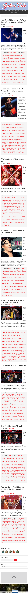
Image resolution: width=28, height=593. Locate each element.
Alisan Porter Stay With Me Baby (20, 395)
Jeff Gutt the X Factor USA (20, 143)
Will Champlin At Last (14, 152)
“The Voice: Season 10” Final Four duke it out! (13, 160)
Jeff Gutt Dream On (12, 143)
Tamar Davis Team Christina (12, 534)
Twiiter (16, 1)
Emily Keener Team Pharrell (18, 464)
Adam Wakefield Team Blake (20, 198)
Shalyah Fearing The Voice (16, 476)
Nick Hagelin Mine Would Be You (16, 471)
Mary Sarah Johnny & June (9, 409)
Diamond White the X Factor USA (8, 131)
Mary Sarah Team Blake (19, 283)
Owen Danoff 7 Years (14, 473)
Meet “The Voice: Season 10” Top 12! (12, 426)
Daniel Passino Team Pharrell (17, 401)
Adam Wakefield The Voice (6, 200)
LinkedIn (19, 1)
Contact (15, 12)
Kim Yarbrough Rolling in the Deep (16, 347)
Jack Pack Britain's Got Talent (9, 137)
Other (12, 12)
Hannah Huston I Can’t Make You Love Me (18, 403)
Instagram (12, 1)
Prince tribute (14, 415)
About (5, 10)
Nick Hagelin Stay (18, 530)
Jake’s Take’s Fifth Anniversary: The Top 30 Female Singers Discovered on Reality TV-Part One (13, 22)
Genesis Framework (21, 587)
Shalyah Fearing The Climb (9, 416)
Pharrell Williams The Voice (9, 219)
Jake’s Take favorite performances (10, 139)
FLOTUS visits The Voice (9, 342)
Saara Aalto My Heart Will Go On (16, 73)
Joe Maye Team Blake (12, 524)
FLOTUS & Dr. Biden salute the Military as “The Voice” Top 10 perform (13, 301)
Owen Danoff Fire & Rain (11, 412)
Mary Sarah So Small (10, 470)
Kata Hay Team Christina (19, 525)
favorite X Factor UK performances (18, 134)
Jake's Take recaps (9, 467)
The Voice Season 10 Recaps (7, 419)
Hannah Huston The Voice (20, 212)
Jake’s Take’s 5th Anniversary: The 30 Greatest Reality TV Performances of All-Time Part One (13, 91)
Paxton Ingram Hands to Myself (10, 474)
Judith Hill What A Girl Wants (18, 61)
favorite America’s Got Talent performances (14, 133)
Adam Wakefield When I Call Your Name (18, 200)
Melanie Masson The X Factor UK (7, 146)
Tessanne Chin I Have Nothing (7, 79)
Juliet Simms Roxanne (12, 64)
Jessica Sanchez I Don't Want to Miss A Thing (10, 345)
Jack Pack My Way (17, 137)
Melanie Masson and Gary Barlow (20, 145)
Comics (21, 10)
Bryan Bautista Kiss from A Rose (14, 459)
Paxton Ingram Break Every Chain (8, 413)
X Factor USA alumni (10, 83)
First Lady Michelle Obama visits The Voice (17, 339)
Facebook (8, 1)
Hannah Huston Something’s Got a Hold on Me (10, 465)
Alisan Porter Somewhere (13, 54)
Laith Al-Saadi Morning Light (17, 216)
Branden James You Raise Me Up (15, 127)
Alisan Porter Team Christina (9, 55)
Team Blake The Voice (9, 357)
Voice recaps (21, 540)
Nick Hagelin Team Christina (12, 353)
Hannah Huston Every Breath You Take (8, 210)
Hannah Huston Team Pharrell (9, 212)
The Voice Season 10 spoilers (19, 222)
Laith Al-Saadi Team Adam (11, 407)
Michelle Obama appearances (16, 351)
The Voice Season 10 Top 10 (21, 359)
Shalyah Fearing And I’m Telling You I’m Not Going (14, 293)
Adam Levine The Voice (14, 394)
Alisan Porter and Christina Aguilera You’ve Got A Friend (11, 201)
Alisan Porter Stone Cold (6, 458)
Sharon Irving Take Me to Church (13, 76)
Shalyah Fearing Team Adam (7, 295)
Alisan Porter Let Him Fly (20, 332)
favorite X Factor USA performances (8, 136)
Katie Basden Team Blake (8, 528)
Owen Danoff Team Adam (20, 412)
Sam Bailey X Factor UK (14, 151)
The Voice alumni (8, 80)
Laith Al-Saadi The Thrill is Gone (14, 348)
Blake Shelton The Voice (9, 206)
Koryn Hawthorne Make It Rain (14, 406)
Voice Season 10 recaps (11, 224)
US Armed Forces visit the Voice (7, 360)
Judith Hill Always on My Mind (20, 60)
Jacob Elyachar (11, 26)
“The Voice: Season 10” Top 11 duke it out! (13, 365)
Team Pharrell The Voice (17, 357)
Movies (25, 10)
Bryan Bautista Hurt (20, 274)
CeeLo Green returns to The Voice (13, 207)
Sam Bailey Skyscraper (6, 151)
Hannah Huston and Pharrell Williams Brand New (14, 209)
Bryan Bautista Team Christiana (7, 522)
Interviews (17, 10)
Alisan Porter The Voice (18, 55)
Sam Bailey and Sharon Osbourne (19, 149)
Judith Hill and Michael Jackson (7, 61)
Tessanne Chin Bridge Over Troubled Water (15, 77)
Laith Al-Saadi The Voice (13, 218)
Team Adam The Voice (16, 477)
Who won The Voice (15, 82)
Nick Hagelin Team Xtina (8, 410)
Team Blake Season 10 (21, 534)
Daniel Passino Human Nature (12, 462)
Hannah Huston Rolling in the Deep (10, 344)
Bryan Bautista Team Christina (7, 276)
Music (9, 10)
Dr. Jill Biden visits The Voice (12, 338)
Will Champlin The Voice (9, 154)
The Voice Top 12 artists (6, 482)
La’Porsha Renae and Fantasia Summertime (9, 67)
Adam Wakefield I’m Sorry (6, 271)
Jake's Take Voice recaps (6, 213)
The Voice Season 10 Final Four (15, 221)
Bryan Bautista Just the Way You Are (18, 398)
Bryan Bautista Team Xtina (6, 400)
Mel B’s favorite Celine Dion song (8, 145)
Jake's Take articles (13, 57)
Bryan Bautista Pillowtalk (20, 521)
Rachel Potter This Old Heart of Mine (15, 70)
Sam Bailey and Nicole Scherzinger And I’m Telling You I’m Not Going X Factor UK (13, 292)
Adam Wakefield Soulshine (9, 456)
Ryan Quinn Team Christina (17, 533)
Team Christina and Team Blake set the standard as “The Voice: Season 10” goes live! (13, 489)
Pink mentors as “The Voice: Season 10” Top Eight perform (12, 289)
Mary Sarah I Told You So (11, 283)
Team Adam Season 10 (18, 416)
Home (3, 10)
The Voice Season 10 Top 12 (20, 480)
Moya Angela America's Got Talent (14, 148)
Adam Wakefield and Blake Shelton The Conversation (13, 197)
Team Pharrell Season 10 (21, 418)
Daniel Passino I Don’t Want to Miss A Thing (12, 336)
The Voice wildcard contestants (13, 540)
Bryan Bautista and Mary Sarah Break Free (9, 274)
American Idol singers (6, 57)
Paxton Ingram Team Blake (13, 286)
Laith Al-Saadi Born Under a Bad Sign (13, 468)
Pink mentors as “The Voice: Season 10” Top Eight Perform (13, 231)
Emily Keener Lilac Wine (9, 464)
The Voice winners (15, 80)
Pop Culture (10, 52)
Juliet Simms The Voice (21, 64)
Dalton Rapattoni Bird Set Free (16, 128)
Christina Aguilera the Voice (18, 276)
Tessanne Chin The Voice (17, 79)
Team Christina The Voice (12, 418)
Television (12, 10)
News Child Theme (12, 587)
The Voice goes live (15, 539)
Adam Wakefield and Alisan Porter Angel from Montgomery (14, 270)
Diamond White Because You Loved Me (18, 130)
